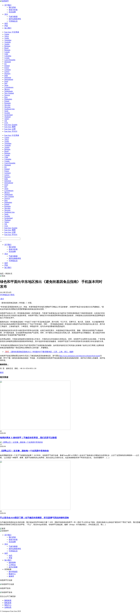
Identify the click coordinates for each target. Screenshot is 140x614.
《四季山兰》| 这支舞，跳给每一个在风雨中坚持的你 (24, 451)
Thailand (7, 117)
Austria (6, 44)
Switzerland (8, 115)
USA (6, 123)
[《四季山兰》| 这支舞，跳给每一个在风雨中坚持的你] (21, 442)
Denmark (7, 62)
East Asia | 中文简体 (11, 32)
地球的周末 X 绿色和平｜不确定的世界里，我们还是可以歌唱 (28, 437)
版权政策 (7, 600)
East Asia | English (10, 125)
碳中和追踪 (13, 572)
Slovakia (7, 105)
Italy (5, 83)
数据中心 (12, 574)
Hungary (7, 73)
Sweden (7, 113)
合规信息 (7, 607)
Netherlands (8, 91)
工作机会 (12, 565)
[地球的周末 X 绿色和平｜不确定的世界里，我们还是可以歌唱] (35, 429)
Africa (6, 36)
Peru (6, 97)
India (6, 75)
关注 (6, 14)
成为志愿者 (13, 567)
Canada (7, 52)
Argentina (7, 40)
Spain (6, 111)
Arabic (6, 38)
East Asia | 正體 (10, 129)
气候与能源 (13, 16)
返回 (2, 372)
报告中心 (7, 605)
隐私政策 (7, 603)
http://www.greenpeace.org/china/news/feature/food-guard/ (80, 356)
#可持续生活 (5, 295)
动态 (6, 23)
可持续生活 (13, 21)
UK (5, 121)
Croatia (6, 58)
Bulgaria (7, 50)
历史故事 (12, 12)
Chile (6, 54)
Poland (6, 101)
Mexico (7, 89)
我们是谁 (12, 7)
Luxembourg (8, 87)
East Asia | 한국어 (10, 131)
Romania (7, 103)
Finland (7, 66)
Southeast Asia (9, 109)
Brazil (6, 48)
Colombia (7, 56)
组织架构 (12, 562)
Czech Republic (9, 60)
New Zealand (9, 93)
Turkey (6, 119)
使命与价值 (13, 10)
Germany (7, 70)
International (8, 79)
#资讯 (12, 295)
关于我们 (7, 5)
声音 (6, 26)
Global (6, 34)
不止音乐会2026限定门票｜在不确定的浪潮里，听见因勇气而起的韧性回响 (34, 518)
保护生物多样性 (15, 19)
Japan (6, 85)
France (6, 68)
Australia (7, 42)
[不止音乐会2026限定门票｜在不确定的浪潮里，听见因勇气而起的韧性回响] (35, 509)
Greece (6, 71)
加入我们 (7, 28)
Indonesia (7, 77)
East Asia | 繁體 (10, 127)
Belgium (7, 46)
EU (5, 64)
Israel (6, 81)
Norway (7, 95)
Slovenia (7, 107)
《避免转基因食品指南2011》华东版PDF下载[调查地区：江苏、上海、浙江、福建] (39, 352)
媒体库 (11, 576)
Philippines (8, 99)
